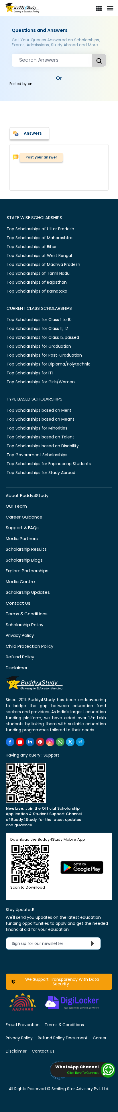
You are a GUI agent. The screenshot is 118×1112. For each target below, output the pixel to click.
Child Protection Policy (29, 646)
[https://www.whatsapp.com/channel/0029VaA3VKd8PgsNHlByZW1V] (60, 742)
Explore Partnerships (27, 571)
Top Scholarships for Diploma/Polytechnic (49, 364)
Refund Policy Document (63, 1038)
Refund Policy (20, 657)
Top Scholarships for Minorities (37, 428)
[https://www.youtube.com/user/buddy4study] (20, 742)
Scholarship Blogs (24, 560)
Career (100, 1038)
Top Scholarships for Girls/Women (41, 382)
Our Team (16, 506)
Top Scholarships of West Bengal (39, 255)
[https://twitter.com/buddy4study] (70, 742)
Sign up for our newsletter (41, 943)
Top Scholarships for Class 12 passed (43, 337)
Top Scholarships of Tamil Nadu (38, 273)
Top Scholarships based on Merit (39, 410)
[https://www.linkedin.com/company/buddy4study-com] (30, 742)
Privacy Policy (20, 635)
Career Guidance (24, 517)
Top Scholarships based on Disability (43, 446)
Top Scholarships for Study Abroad (41, 472)
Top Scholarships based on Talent (40, 437)
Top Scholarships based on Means (40, 419)
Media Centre (20, 582)
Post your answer (41, 157)
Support (51, 755)
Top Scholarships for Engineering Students (49, 464)
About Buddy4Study (27, 495)
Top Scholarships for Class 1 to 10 (39, 319)
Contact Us (18, 603)
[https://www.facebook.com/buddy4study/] (10, 742)
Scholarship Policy (24, 625)
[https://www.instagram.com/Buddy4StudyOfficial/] (50, 742)
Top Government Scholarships (37, 455)
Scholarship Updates (28, 592)
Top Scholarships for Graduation (39, 346)
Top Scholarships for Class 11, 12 (37, 328)
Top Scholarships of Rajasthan (37, 282)
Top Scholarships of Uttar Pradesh (40, 229)
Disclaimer (16, 668)
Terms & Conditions (27, 614)
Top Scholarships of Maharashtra (39, 238)
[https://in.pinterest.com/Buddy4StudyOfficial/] (40, 742)
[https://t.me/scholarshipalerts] (80, 742)
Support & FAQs (22, 528)
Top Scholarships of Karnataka (37, 291)
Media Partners (22, 538)
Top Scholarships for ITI (30, 373)
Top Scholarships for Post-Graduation (44, 355)
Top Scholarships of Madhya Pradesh (43, 264)
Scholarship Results (26, 549)
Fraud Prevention (23, 1025)
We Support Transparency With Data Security (61, 981)
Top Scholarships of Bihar (32, 247)
